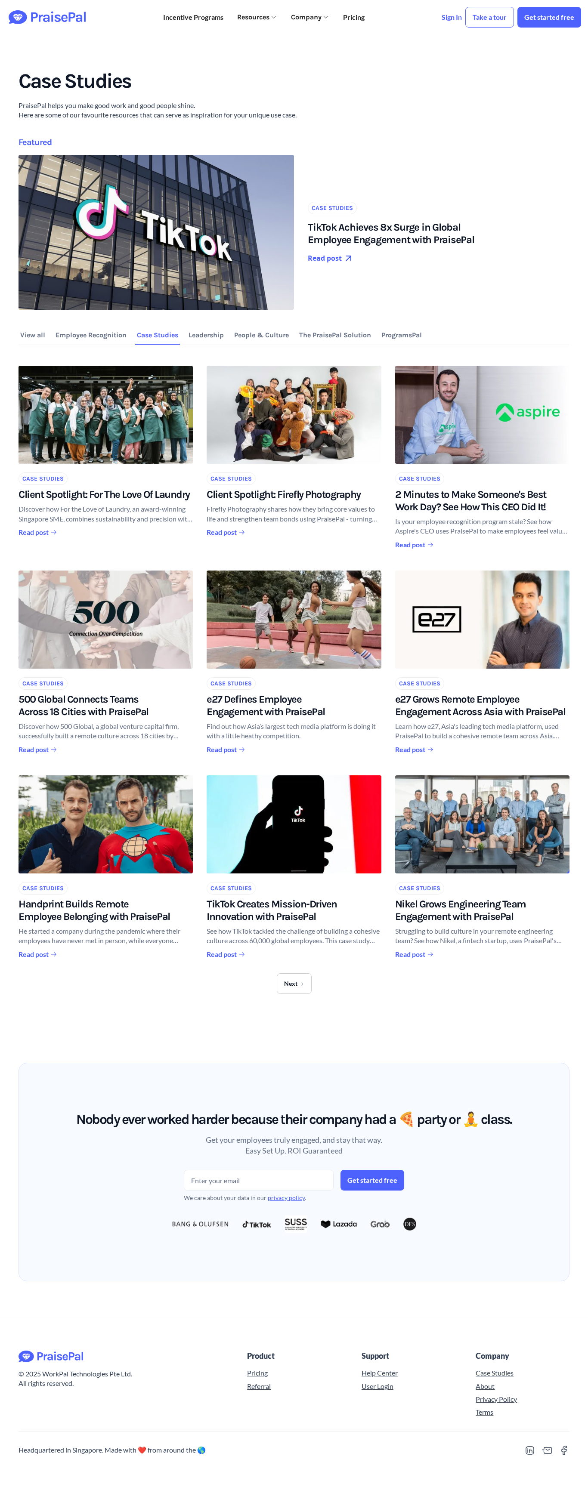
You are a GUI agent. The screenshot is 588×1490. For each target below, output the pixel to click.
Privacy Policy (496, 1399)
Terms (484, 1412)
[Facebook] (564, 1450)
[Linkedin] (530, 1450)
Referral (259, 1386)
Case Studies (495, 1373)
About (485, 1386)
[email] (547, 1450)
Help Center (380, 1373)
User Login (377, 1386)
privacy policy (286, 1197)
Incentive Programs (193, 17)
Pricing (354, 17)
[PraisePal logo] (122, 1356)
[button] (257, 17)
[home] (47, 17)
